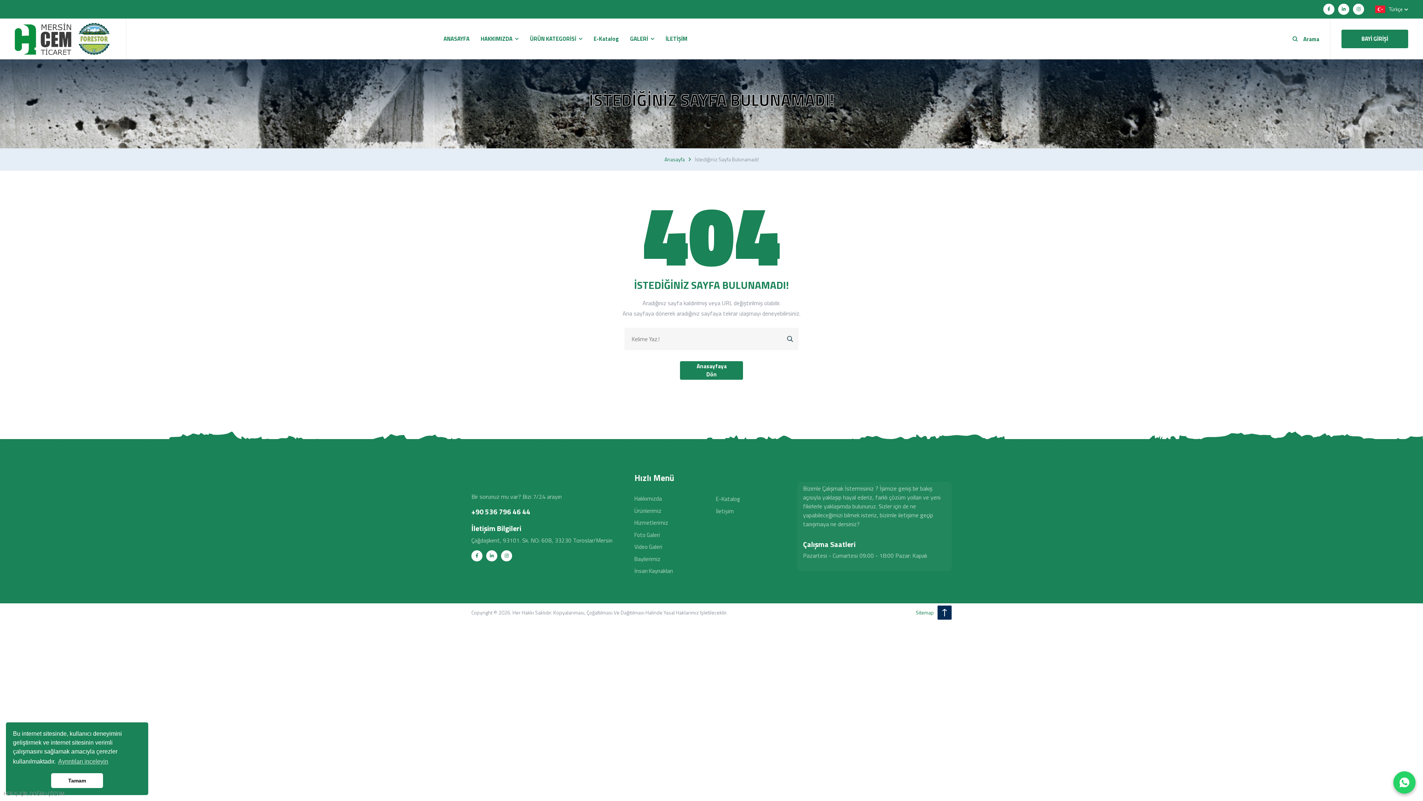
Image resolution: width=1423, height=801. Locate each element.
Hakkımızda (648, 498)
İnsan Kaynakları (653, 571)
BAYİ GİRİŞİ (1374, 38)
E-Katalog (728, 499)
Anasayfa (674, 159)
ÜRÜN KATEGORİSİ (553, 38)
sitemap (925, 612)
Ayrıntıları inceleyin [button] (83, 761)
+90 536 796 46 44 (500, 511)
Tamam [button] (77, 781)
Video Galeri (648, 547)
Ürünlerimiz (647, 511)
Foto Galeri (647, 535)
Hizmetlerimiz (651, 522)
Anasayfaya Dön (712, 370)
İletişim (725, 511)
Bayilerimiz (647, 559)
